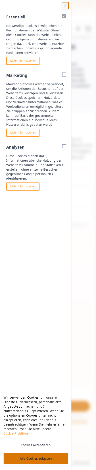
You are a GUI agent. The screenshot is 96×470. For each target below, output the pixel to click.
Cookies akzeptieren (36, 445)
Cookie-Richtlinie (16, 433)
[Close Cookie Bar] (65, 5)
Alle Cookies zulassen (36, 458)
